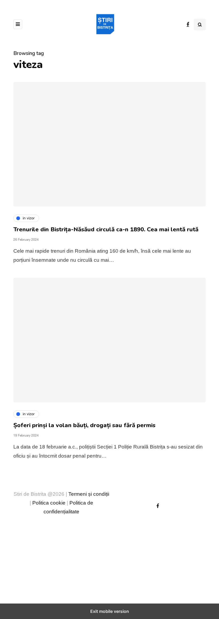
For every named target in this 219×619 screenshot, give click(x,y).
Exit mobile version (109, 611)
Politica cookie (48, 503)
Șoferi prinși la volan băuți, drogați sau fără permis (84, 425)
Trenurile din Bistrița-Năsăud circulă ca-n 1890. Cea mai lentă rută (105, 229)
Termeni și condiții (88, 494)
